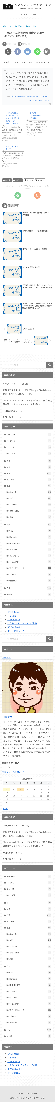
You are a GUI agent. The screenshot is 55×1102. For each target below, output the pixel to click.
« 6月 (5, 808)
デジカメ (41, 180)
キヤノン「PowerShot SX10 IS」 (35, 115)
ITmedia (8, 180)
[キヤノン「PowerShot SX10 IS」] (38, 123)
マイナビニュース (15, 631)
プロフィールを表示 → (13, 771)
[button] (47, 51)
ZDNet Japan (13, 619)
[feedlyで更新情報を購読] (17, 195)
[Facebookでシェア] (17, 51)
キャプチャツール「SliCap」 (16, 383)
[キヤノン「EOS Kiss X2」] (14, 155)
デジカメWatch (14, 627)
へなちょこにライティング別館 (22, 623)
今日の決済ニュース (12, 410)
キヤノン (30, 180)
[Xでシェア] (8, 51)
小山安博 (7, 716)
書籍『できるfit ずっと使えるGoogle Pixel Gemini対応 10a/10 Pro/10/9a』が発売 (27, 391)
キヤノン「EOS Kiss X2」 (11, 147)
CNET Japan (13, 611)
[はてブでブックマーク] (27, 51)
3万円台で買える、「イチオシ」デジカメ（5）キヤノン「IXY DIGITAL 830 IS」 (12, 118)
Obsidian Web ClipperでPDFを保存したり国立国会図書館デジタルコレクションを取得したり (27, 402)
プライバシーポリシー (27, 1093)
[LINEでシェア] (37, 51)
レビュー (19, 180)
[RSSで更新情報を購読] (37, 195)
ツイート (6, 657)
